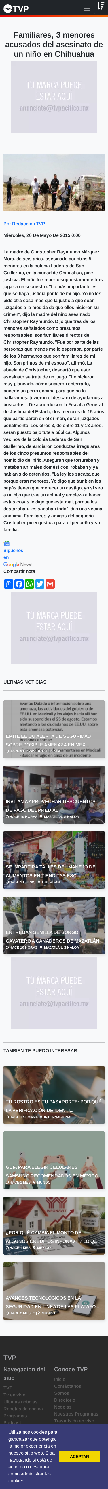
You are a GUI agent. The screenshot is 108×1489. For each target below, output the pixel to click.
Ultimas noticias (20, 1401)
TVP (8, 1387)
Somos (61, 1393)
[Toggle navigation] (87, 8)
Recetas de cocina (23, 1408)
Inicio (59, 1379)
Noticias (63, 1407)
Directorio (64, 1400)
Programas (15, 1415)
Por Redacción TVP (24, 223)
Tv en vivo (14, 1394)
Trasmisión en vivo (74, 1420)
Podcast (12, 1422)
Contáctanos (67, 1386)
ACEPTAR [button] (79, 1456)
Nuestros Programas (76, 1413)
